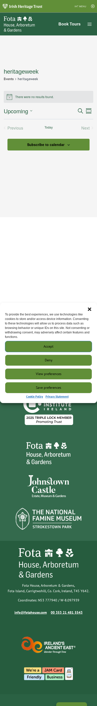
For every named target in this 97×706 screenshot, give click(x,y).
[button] (89, 309)
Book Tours (69, 24)
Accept (48, 346)
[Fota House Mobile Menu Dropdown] (22, 6)
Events (9, 79)
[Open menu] (89, 24)
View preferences (48, 374)
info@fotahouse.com (30, 612)
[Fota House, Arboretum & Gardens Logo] (16, 24)
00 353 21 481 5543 (67, 612)
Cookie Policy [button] (34, 396)
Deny (48, 360)
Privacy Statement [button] (57, 396)
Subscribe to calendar (45, 144)
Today (49, 127)
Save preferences (48, 387)
